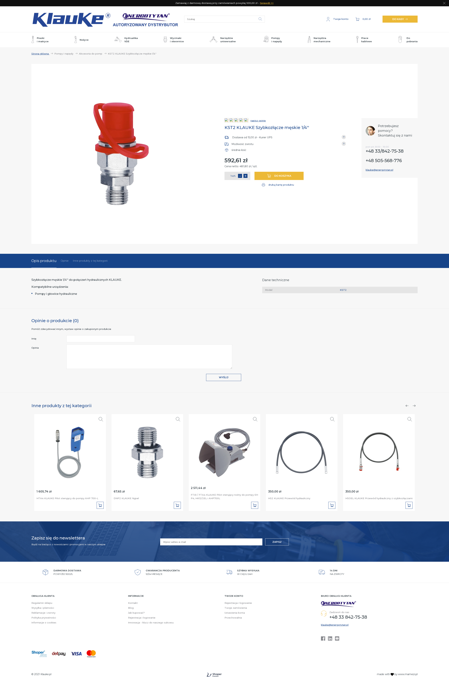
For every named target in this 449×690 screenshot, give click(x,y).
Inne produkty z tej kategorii (90, 260)
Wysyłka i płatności (42, 607)
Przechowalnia (233, 617)
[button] (338, 19)
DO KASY (398, 19)
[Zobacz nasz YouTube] (337, 638)
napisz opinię (258, 120)
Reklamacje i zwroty (43, 612)
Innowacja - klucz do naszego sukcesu (151, 622)
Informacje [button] (136, 595)
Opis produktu (43, 261)
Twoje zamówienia (235, 607)
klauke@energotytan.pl (379, 169)
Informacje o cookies (43, 622)
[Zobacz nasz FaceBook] (323, 638)
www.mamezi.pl (408, 674)
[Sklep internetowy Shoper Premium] (214, 674)
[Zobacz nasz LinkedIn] (330, 638)
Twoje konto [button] (233, 595)
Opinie (65, 260)
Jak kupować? (136, 612)
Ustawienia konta (234, 612)
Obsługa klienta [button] (43, 595)
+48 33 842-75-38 (348, 617)
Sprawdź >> (267, 3)
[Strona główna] (107, 19)
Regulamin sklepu (41, 602)
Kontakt (133, 602)
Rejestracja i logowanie (141, 617)
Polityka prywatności (43, 617)
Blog (131, 607)
